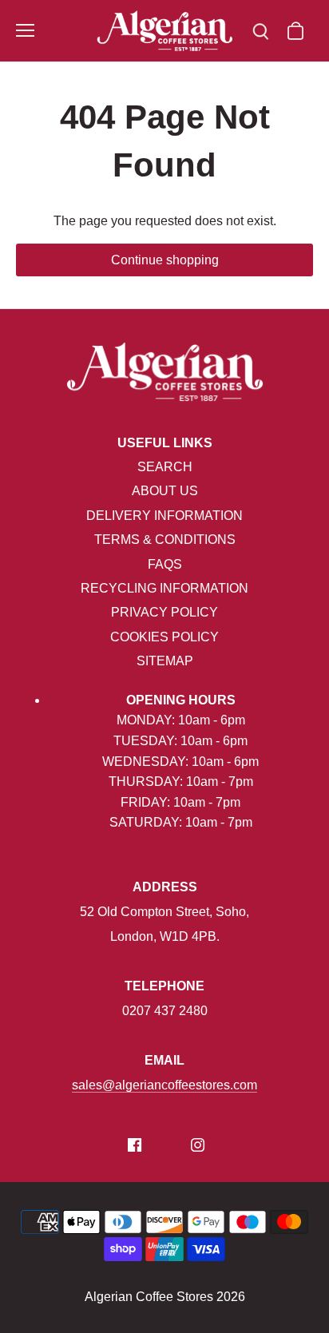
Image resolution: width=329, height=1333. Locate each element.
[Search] (260, 31)
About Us (165, 491)
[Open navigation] (25, 30)
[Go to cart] (295, 31)
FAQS (165, 564)
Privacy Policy (164, 612)
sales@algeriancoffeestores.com (164, 1085)
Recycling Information (164, 588)
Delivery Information (164, 515)
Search (164, 467)
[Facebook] (134, 1144)
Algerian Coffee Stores (149, 1296)
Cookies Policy (164, 637)
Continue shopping (165, 260)
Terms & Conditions (165, 539)
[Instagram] (197, 1144)
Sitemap (165, 661)
